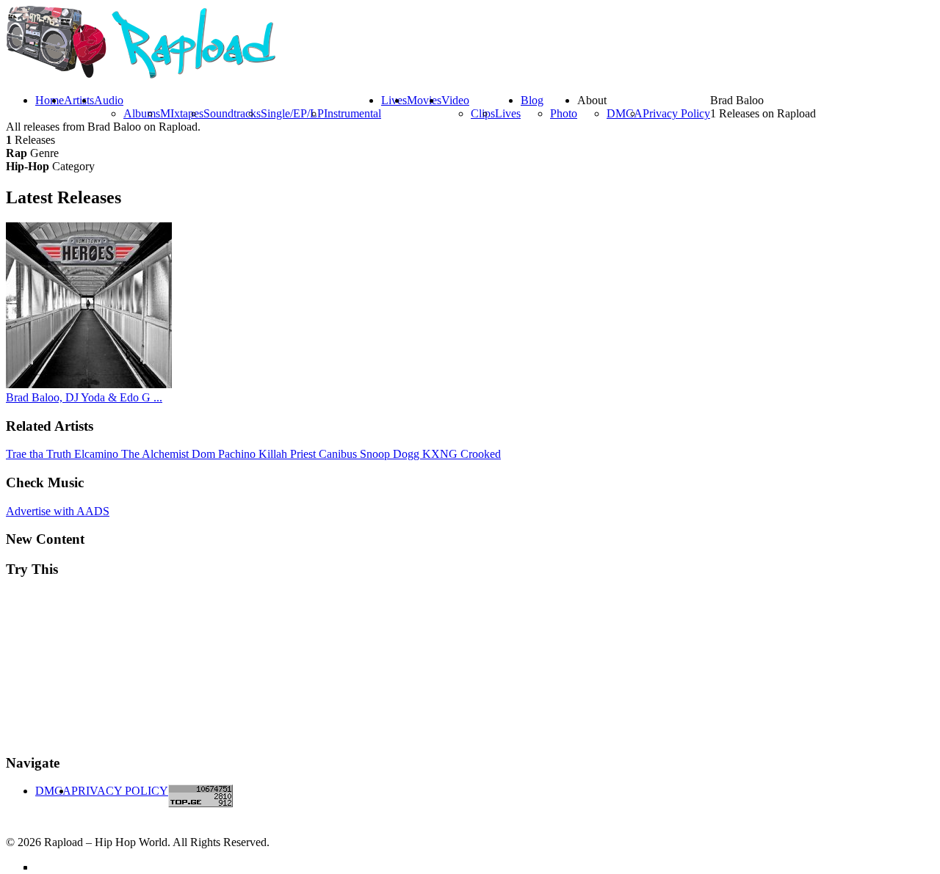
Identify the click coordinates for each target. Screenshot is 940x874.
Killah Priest (288, 454)
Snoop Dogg (391, 454)
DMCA (625, 113)
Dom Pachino (225, 454)
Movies (424, 100)
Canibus (339, 454)
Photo (563, 113)
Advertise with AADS (57, 511)
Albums (141, 113)
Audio (108, 100)
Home (49, 100)
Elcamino (97, 454)
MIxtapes (181, 113)
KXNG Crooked (461, 454)
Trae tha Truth (40, 454)
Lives (508, 113)
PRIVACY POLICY (119, 790)
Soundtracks (232, 113)
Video (455, 100)
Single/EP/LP (292, 113)
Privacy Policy (676, 113)
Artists (79, 100)
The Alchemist (156, 454)
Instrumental (352, 113)
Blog (532, 100)
